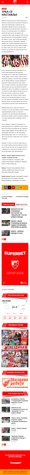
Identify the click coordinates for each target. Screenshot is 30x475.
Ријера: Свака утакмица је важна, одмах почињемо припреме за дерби (19, 224)
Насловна (4, 6)
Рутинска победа (22, 196)
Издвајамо (5, 213)
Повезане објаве (8, 204)
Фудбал (10, 6)
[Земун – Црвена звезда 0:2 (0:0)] (6, 233)
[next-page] (5, 239)
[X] (9, 187)
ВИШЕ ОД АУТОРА (21, 204)
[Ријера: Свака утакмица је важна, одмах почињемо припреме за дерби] (6, 223)
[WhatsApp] (17, 187)
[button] (3, 2)
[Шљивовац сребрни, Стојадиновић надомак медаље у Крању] (6, 401)
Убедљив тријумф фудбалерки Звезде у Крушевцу (18, 438)
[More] (21, 187)
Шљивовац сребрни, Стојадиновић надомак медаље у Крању (19, 400)
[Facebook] (5, 187)
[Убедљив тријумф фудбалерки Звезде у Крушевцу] (6, 438)
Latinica (4, 289)
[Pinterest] (13, 187)
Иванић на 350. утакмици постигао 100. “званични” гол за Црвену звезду (19, 213)
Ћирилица (11, 289)
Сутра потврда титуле (7, 197)
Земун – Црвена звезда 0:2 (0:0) (17, 232)
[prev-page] (3, 239)
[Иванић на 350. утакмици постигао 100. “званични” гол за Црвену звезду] (6, 211)
